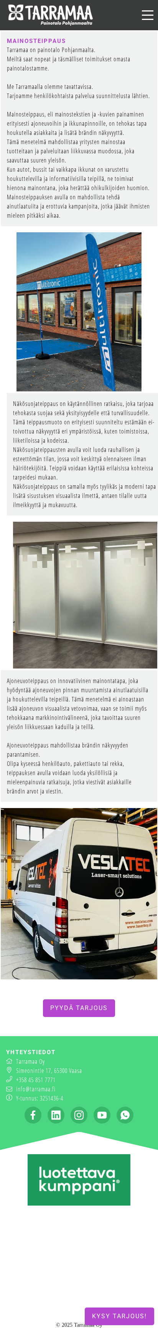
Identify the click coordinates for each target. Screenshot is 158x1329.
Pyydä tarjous (79, 1008)
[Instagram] (79, 1115)
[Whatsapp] (125, 1115)
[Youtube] (102, 1115)
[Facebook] (33, 1115)
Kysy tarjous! (119, 1316)
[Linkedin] (56, 1115)
